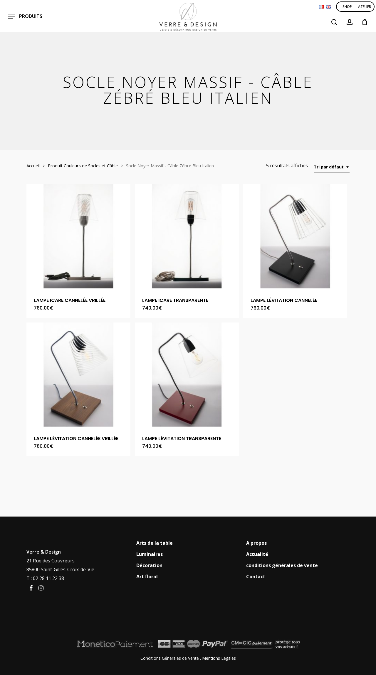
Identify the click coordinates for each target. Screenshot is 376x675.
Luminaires (149, 554)
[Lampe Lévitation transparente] (187, 375)
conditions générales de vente (282, 565)
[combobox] (332, 167)
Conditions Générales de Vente (169, 658)
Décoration (149, 565)
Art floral (147, 576)
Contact (255, 576)
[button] (25, 16)
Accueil (33, 165)
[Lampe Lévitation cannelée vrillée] (78, 375)
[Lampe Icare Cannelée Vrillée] (78, 236)
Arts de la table (154, 543)
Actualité (257, 554)
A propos (256, 543)
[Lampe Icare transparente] (187, 236)
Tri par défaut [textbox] (329, 167)
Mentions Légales (219, 658)
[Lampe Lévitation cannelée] (295, 236)
